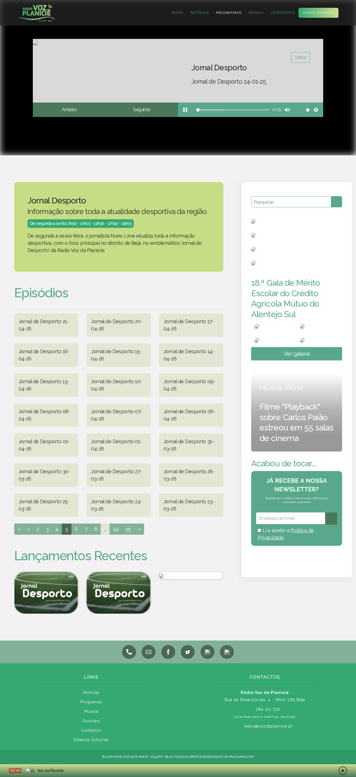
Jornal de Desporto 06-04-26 (189, 415)
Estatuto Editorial (91, 740)
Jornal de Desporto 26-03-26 (189, 475)
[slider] (230, 110)
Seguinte (141, 109)
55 (128, 529)
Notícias (200, 13)
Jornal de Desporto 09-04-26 (189, 385)
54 (116, 529)
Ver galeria (297, 353)
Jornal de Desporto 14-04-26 (189, 355)
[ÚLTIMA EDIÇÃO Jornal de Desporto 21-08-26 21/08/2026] (46, 592)
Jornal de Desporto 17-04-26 (189, 325)
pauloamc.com (241, 757)
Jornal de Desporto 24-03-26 (116, 505)
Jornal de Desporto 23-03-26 (189, 505)
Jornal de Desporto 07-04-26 (116, 415)
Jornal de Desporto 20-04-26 (116, 325)
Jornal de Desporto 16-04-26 (44, 355)
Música (256, 13)
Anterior (69, 109)
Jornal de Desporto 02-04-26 (44, 445)
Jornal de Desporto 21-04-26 (44, 325)
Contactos (283, 13)
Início (177, 13)
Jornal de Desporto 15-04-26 (116, 355)
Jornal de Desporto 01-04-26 (116, 445)
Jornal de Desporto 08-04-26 (44, 415)
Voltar (300, 57)
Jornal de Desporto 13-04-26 (44, 385)
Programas (228, 13)
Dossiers (91, 721)
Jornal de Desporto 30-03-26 (44, 475)
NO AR (15, 771)
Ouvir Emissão (318, 13)
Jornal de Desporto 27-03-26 (116, 475)
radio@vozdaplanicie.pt (268, 726)
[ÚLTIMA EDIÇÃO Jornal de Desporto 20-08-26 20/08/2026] (118, 592)
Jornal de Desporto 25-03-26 (44, 505)
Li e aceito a (286, 534)
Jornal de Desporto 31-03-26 (189, 445)
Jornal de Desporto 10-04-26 (116, 385)
